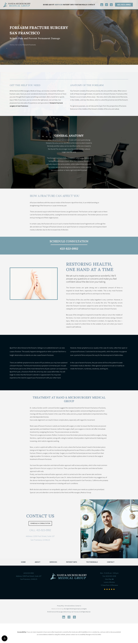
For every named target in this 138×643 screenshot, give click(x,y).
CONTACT (110, 562)
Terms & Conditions (70, 606)
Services (18, 45)
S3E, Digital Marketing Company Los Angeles (75, 609)
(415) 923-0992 (29, 573)
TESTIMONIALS (92, 562)
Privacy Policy (60, 606)
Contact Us (40, 516)
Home (12, 45)
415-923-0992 (69, 248)
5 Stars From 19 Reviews (109, 585)
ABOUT (37, 562)
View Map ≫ (109, 579)
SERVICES (53, 562)
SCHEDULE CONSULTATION (69, 241)
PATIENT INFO (71, 562)
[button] (4, 638)
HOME (23, 562)
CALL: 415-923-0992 (40, 530)
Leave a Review (109, 582)
